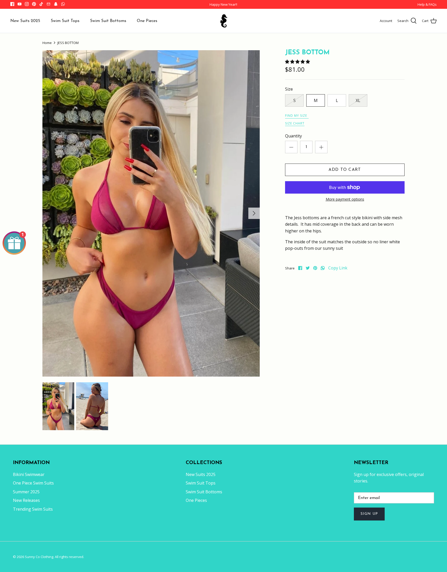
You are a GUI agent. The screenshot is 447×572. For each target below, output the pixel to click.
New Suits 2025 (25, 21)
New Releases (26, 500)
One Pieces (147, 21)
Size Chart (294, 123)
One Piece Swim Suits (33, 483)
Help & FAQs (427, 4)
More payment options (345, 199)
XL (358, 100)
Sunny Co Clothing (39, 556)
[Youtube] (19, 4)
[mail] (48, 4)
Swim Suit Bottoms (108, 21)
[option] (151, 213)
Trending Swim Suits (33, 509)
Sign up (369, 514)
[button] (298, 61)
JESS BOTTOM (68, 42)
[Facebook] (12, 4)
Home (47, 42)
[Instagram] (27, 4)
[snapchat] (56, 4)
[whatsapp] (323, 268)
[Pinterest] (34, 4)
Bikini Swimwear (28, 474)
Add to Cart (345, 170)
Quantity (293, 136)
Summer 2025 (26, 492)
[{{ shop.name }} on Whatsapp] (63, 4)
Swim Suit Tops (65, 21)
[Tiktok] (41, 4)
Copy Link (337, 268)
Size (289, 89)
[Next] (254, 213)
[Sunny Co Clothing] (223, 21)
